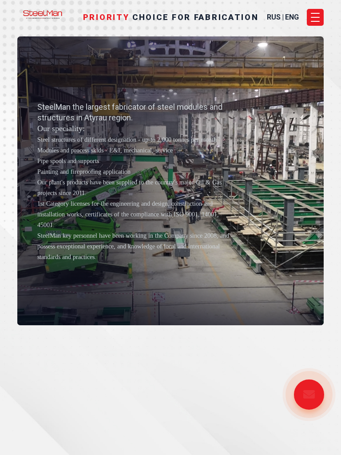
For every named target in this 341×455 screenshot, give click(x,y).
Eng (292, 17)
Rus (274, 17)
